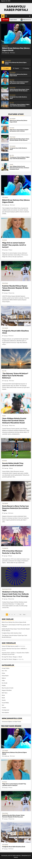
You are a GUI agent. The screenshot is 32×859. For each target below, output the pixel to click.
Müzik (3, 697)
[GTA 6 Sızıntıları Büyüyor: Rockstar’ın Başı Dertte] (16, 536)
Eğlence (4, 678)
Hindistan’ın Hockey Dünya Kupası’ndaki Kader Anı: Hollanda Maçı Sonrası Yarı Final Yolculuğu (15, 594)
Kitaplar (4, 685)
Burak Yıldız (12, 293)
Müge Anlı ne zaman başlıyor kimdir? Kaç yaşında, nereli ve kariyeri (19, 82)
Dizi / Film (12, 102)
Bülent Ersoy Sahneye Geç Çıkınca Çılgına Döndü (14, 622)
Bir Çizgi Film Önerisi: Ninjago (9, 657)
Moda (3, 695)
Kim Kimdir (12, 79)
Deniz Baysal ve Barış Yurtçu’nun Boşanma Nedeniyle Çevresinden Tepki (15, 508)
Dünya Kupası (12, 87)
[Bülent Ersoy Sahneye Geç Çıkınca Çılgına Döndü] (16, 34)
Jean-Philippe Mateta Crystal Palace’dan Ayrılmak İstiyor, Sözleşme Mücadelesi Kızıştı (19, 168)
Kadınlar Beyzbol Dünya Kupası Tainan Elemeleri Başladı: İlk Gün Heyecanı (19, 90)
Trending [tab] (26, 68)
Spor (3, 705)
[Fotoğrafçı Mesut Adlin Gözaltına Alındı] (5, 96)
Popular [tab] (16, 68)
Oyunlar (4, 700)
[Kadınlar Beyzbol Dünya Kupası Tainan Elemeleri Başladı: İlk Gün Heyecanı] (5, 89)
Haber (3, 680)
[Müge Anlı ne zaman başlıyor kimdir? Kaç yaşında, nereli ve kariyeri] (5, 81)
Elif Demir (13, 52)
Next (24, 614)
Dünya (3, 673)
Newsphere (24, 855)
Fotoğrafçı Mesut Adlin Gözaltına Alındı (11, 633)
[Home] (3, 16)
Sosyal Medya (5, 702)
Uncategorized (5, 548)
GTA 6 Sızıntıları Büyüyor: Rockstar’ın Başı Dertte (12, 552)
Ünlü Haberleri (8, 60)
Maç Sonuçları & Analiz (6, 589)
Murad (11, 250)
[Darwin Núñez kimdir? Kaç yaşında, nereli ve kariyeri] (16, 448)
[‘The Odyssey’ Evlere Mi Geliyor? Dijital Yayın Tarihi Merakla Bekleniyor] (5, 104)
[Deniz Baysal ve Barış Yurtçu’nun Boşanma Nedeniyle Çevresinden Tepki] (16, 491)
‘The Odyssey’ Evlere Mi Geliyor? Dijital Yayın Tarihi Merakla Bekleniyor (19, 105)
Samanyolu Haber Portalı (16, 8)
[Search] (30, 16)
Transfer (11, 164)
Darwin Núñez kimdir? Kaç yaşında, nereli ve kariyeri (12, 464)
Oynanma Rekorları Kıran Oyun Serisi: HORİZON (13, 648)
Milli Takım (4, 693)
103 (20, 614)
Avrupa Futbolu (5, 668)
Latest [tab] (7, 68)
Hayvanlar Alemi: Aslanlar (8, 652)
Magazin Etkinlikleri (7, 690)
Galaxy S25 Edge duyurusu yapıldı (10, 646)
